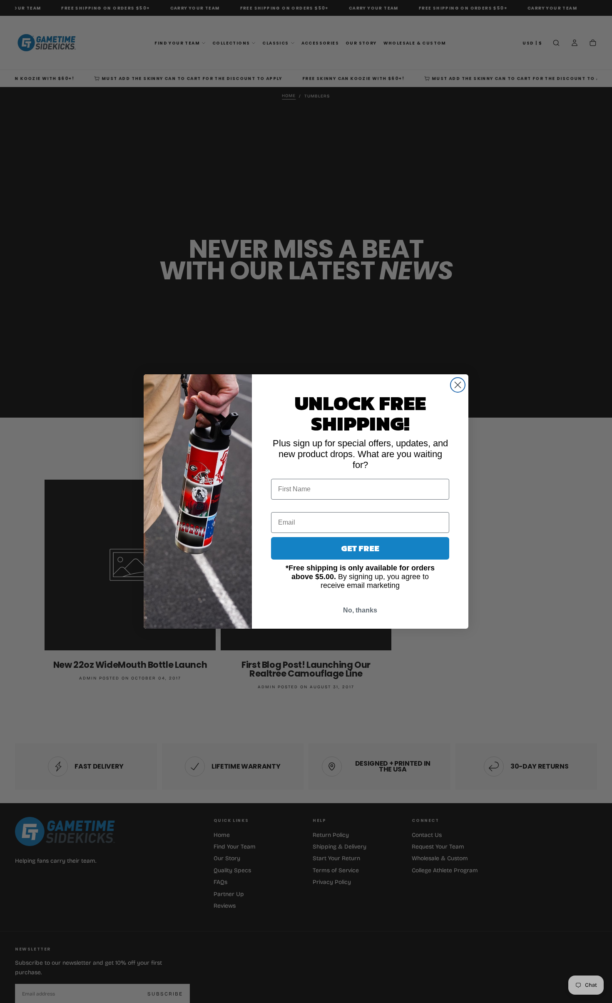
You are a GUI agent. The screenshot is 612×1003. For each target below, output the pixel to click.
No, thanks (360, 610)
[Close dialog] (457, 385)
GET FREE (360, 548)
